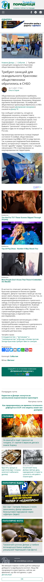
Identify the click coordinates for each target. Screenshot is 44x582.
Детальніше (7, 575)
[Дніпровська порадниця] (7, 561)
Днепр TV (14, 109)
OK (22, 579)
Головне (7, 416)
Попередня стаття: (20, 395)
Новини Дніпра (8, 62)
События (21, 62)
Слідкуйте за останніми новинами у (22, 371)
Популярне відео (12, 482)
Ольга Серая (14, 90)
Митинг (11, 360)
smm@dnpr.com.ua (25, 561)
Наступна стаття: (22, 405)
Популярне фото (12, 520)
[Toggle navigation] (3, 12)
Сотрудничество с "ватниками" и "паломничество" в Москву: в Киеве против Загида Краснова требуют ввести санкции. (20, 339)
